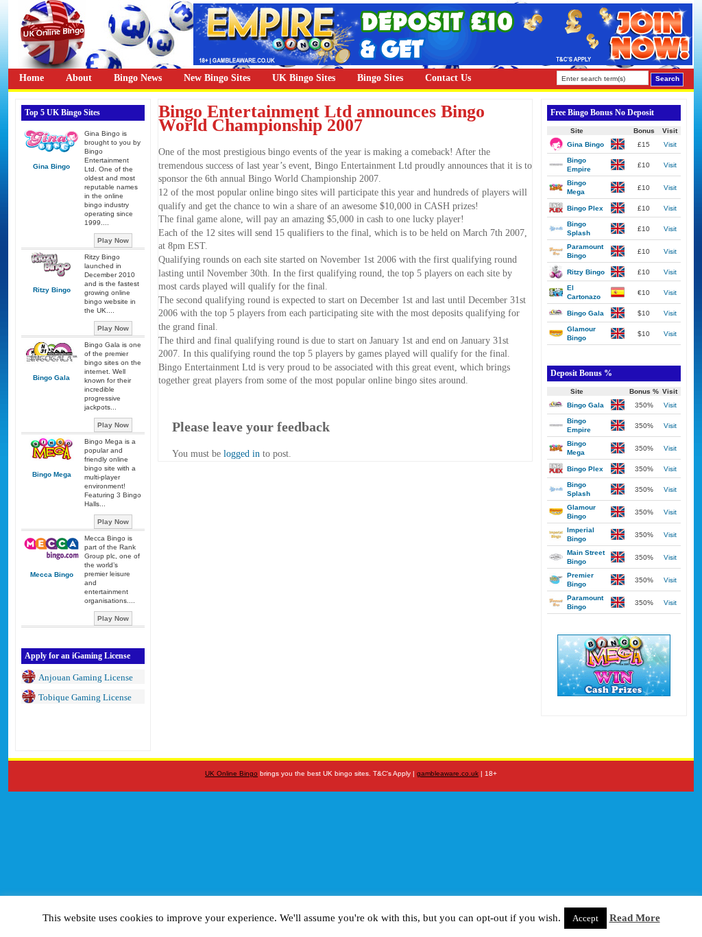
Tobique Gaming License (85, 697)
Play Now (113, 240)
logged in (241, 454)
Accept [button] (585, 918)
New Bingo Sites (217, 78)
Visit (670, 144)
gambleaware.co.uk (448, 773)
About (79, 78)
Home (31, 78)
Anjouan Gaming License (85, 677)
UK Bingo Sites (303, 78)
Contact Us (448, 78)
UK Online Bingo (231, 773)
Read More (634, 917)
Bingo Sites (380, 78)
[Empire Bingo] (442, 62)
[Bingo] (613, 693)
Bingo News (138, 78)
